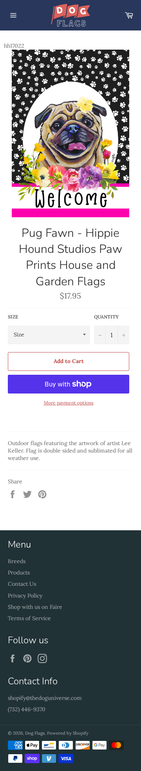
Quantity (106, 317)
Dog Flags (35, 733)
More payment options (69, 403)
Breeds (16, 561)
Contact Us (22, 583)
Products (19, 572)
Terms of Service (29, 618)
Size (13, 317)
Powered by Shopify (68, 733)
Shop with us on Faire (35, 606)
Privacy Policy (25, 595)
